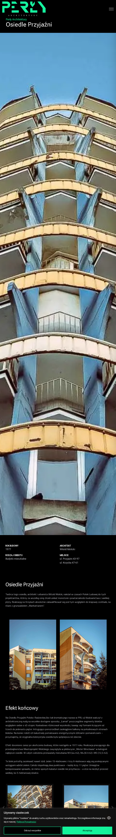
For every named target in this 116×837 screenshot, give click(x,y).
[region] (58, 822)
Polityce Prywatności (26, 822)
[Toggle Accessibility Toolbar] (109, 818)
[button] (4, 807)
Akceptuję (87, 830)
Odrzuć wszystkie (32, 830)
